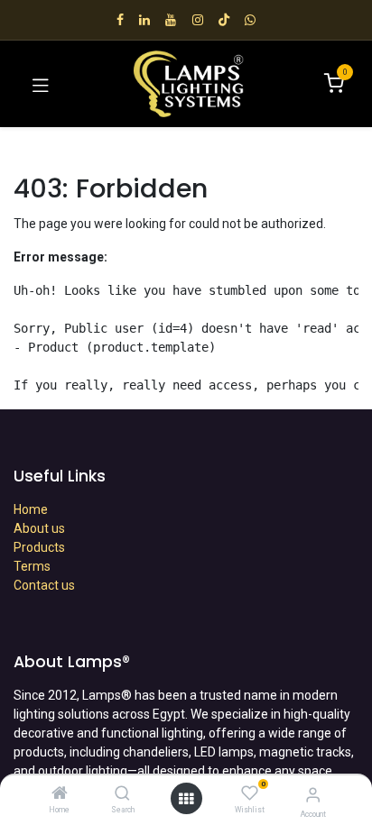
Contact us (44, 585)
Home (31, 509)
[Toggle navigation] (40, 84)
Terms (32, 566)
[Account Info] (312, 794)
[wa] (250, 20)
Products (39, 547)
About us (39, 528)
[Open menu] (186, 799)
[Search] (122, 794)
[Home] (59, 794)
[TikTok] (224, 20)
